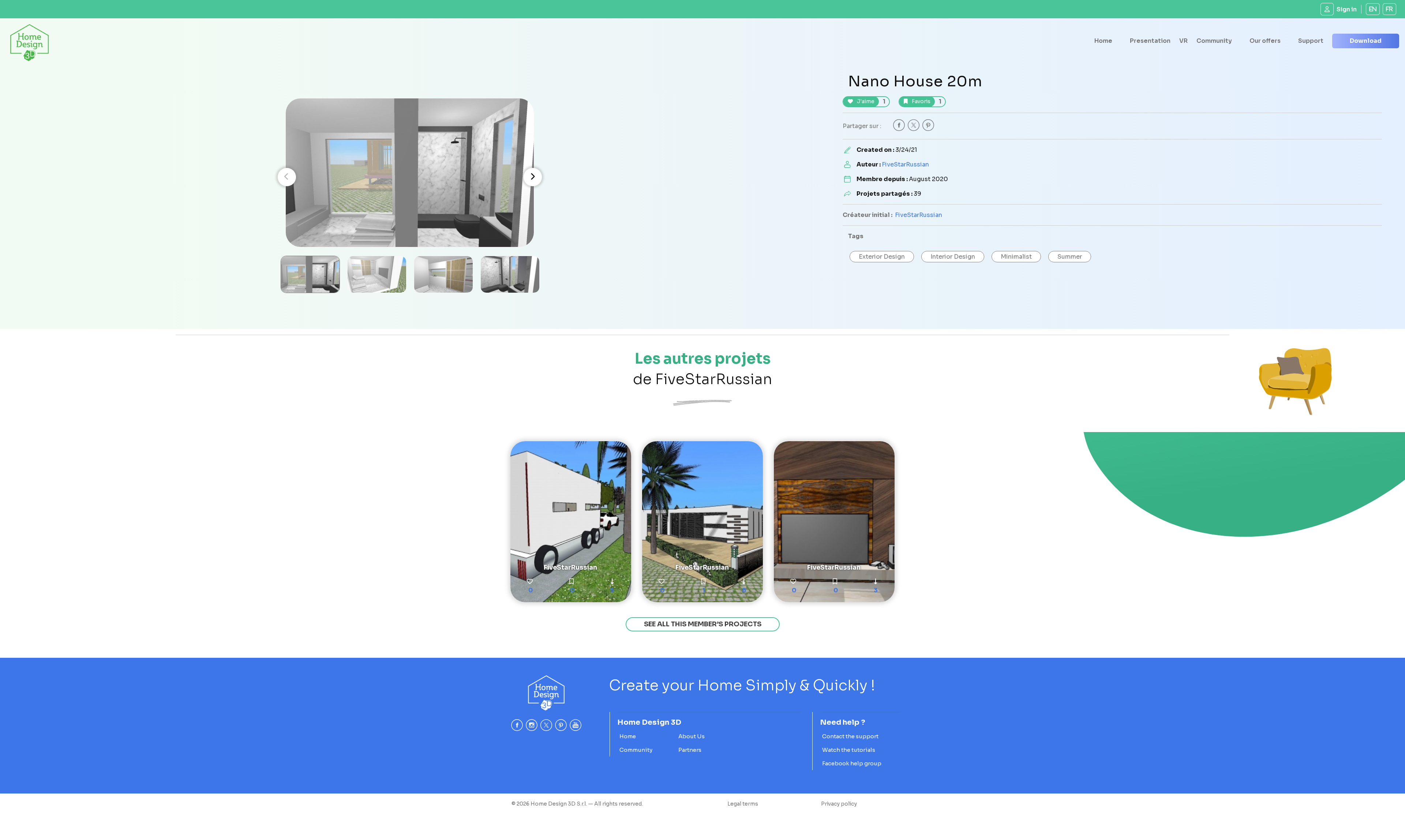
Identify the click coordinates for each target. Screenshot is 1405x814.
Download (1366, 41)
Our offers (1265, 41)
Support (1310, 41)
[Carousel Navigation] (410, 177)
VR (1183, 41)
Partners (689, 749)
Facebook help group (851, 763)
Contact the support (850, 736)
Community (1214, 41)
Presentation (1150, 41)
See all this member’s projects (702, 624)
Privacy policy (839, 803)
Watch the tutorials (848, 749)
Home (1103, 41)
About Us (691, 736)
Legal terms (742, 803)
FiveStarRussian (905, 164)
